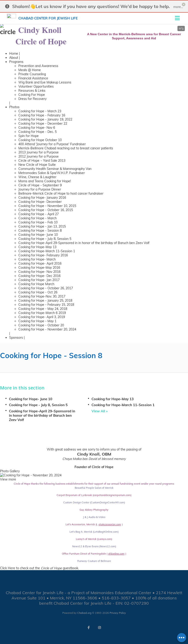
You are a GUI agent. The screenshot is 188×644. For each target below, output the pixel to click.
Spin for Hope (28, 136)
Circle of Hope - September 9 (40, 185)
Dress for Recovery (32, 99)
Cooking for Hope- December (40, 202)
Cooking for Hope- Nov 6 (36, 128)
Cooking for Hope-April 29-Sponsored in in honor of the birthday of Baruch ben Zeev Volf (83, 243)
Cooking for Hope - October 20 (41, 325)
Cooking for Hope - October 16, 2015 (45, 210)
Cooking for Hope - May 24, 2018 (42, 309)
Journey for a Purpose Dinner (39, 189)
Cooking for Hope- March (37, 259)
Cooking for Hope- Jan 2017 (39, 280)
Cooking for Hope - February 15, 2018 (46, 305)
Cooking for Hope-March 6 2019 (42, 313)
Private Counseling (32, 74)
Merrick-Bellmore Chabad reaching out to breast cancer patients (65, 148)
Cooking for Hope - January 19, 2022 (45, 119)
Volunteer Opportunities (36, 86)
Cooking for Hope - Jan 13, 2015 (42, 226)
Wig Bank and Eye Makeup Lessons (44, 82)
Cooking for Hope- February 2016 (43, 255)
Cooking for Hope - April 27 (38, 214)
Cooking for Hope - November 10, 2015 (47, 206)
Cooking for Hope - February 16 (41, 115)
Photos (14, 107)
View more (8, 479)
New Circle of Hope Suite (37, 165)
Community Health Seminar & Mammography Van (54, 169)
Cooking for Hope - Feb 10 (38, 222)
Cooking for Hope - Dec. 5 (37, 132)
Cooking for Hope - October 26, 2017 (45, 288)
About (13, 58)
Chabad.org (84, 612)
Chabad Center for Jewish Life (48, 18)
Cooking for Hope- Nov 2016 (39, 272)
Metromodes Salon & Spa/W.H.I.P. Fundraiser (51, 173)
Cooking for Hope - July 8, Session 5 (44, 239)
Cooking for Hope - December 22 (42, 123)
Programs (16, 62)
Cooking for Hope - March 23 (39, 111)
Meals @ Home (29, 70)
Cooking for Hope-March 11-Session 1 (46, 251)
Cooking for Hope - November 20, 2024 (47, 329)
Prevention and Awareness (38, 66)
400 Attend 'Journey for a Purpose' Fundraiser (52, 144)
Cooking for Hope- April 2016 (39, 263)
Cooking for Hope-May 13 (37, 247)
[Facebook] (88, 627)
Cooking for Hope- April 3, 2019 (41, 317)
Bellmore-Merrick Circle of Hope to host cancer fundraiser (60, 193)
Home (13, 53)
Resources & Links (31, 91)
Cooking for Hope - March (37, 218)
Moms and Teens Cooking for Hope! (44, 181)
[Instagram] (99, 627)
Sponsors (16, 337)
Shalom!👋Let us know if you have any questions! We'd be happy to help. (91, 6)
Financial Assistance (33, 78)
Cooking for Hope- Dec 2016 (39, 276)
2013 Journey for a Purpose (38, 152)
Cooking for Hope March (36, 284)
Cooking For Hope (31, 95)
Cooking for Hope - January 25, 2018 (45, 300)
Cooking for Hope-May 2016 (39, 268)
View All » (99, 411)
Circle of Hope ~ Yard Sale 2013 (41, 160)
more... (178, 7)
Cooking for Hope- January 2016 (42, 198)
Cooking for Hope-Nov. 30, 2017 (41, 296)
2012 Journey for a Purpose (38, 156)
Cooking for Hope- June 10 (38, 235)
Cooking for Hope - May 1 (37, 321)
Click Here (7, 568)
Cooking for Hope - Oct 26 (37, 292)
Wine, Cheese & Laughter (37, 177)
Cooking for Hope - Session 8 (40, 230)
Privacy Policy (118, 612)
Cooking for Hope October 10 (40, 140)
